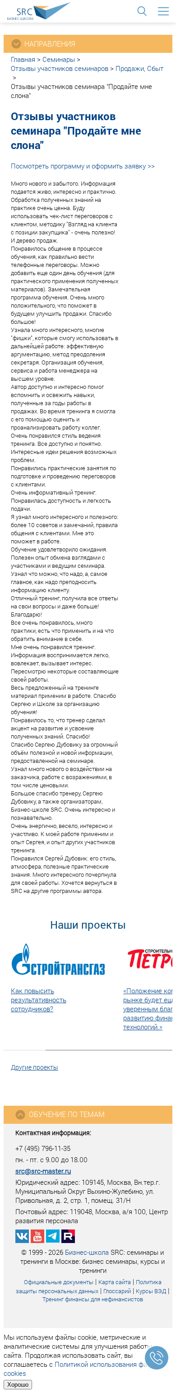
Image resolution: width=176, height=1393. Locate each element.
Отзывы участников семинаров (59, 68)
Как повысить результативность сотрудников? (38, 999)
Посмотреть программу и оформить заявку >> (83, 165)
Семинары (58, 59)
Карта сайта (114, 1282)
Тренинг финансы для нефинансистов (92, 1299)
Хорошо (17, 1384)
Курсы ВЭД (151, 1291)
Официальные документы (58, 1282)
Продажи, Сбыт (139, 68)
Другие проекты (34, 1067)
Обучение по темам (67, 1114)
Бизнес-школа (87, 1252)
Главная (23, 59)
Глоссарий (117, 1291)
